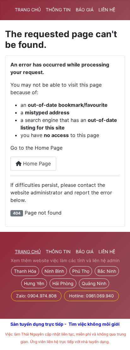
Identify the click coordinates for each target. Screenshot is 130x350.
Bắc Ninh (107, 271)
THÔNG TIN (58, 9)
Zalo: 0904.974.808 (36, 295)
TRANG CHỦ (28, 9)
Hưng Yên (34, 283)
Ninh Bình (54, 271)
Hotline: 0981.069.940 (91, 295)
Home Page (36, 163)
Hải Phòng (63, 283)
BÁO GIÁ (84, 9)
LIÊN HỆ (106, 9)
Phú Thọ (80, 271)
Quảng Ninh (94, 283)
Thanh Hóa (25, 271)
